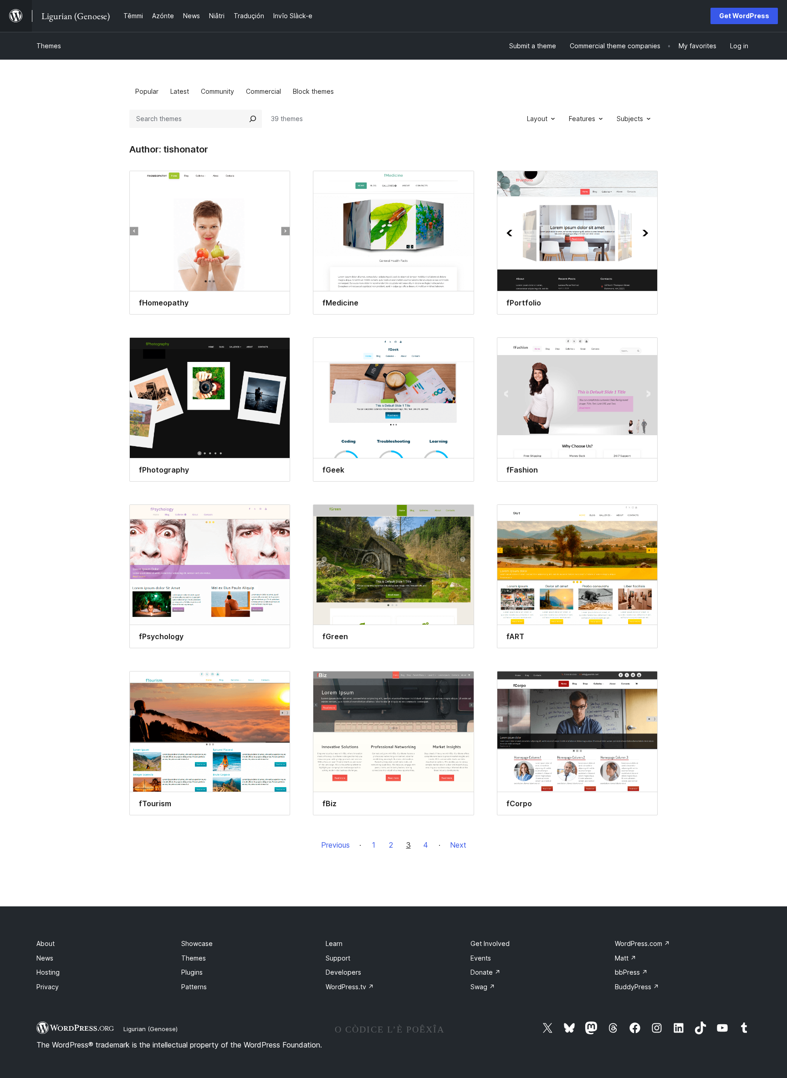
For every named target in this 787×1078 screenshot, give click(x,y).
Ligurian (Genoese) (150, 1028)
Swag (482, 987)
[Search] (253, 119)
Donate (485, 972)
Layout (537, 118)
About (45, 943)
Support (338, 958)
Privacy (47, 987)
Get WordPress (744, 16)
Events (480, 958)
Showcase (197, 943)
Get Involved (490, 943)
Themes (48, 46)
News (44, 958)
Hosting (48, 972)
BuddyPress (637, 987)
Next (458, 844)
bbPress (631, 972)
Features (582, 118)
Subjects (630, 118)
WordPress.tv (350, 987)
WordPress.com (642, 943)
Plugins (192, 972)
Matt (625, 958)
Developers (343, 972)
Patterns (194, 987)
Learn (334, 943)
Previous (335, 844)
